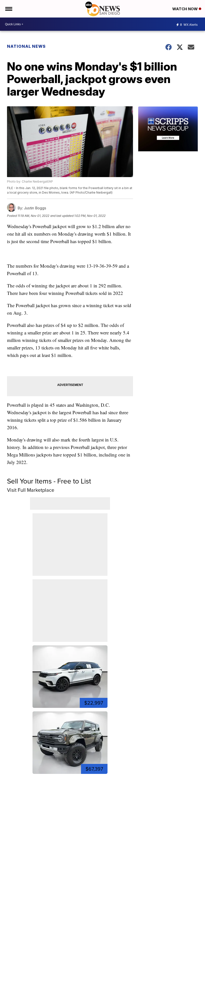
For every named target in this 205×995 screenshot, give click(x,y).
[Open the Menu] (8, 9)
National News (26, 46)
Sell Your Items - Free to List (49, 481)
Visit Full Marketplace (30, 490)
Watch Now (185, 9)
